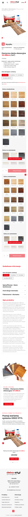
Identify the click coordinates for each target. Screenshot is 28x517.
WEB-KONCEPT (18, 515)
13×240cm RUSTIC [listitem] (7, 78)
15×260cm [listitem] (12, 75)
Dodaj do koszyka (17, 170)
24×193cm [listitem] (20, 75)
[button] (2, 2)
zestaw (5, 83)
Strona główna (5, 9)
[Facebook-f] (13, 511)
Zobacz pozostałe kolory (15, 158)
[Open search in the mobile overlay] (7, 2)
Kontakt (14, 478)
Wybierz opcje (14, 458)
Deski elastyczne (12, 9)
